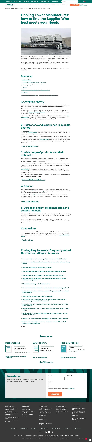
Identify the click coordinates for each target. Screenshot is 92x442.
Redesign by (82, 438)
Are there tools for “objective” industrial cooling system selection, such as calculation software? (44, 314)
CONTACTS (74, 5)
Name (50, 375)
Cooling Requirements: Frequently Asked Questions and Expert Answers (39, 95)
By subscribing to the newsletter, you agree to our (61, 388)
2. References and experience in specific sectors (33, 82)
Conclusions (24, 92)
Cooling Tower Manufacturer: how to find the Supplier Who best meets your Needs (34, 8)
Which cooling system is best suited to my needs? (37, 296)
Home (6, 8)
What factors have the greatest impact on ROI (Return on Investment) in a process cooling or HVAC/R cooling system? (44, 300)
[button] (84, 1)
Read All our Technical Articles (68, 357)
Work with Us (78, 428)
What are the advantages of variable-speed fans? (37, 267)
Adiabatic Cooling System (47, 350)
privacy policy (71, 388)
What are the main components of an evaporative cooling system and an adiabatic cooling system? (44, 279)
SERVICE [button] (58, 5)
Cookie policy (33, 439)
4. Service (24, 87)
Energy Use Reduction (19, 346)
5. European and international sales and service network (35, 90)
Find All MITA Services (30, 201)
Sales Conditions (49, 439)
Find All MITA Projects (30, 146)
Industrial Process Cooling (47, 346)
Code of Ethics (65, 439)
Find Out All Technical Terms (40, 357)
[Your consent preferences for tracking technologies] (90, 440)
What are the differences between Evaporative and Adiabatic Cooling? (43, 275)
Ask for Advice (27, 240)
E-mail (50, 382)
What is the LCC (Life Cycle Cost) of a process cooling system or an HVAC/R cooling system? (45, 304)
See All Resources (46, 362)
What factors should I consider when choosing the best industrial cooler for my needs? (46, 262)
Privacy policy (25, 439)
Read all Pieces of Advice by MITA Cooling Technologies (16, 357)
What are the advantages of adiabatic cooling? (36, 284)
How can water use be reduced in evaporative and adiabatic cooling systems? (45, 288)
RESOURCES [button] (65, 5)
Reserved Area (67, 428)
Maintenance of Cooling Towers (21, 352)
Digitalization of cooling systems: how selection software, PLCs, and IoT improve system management (44, 322)
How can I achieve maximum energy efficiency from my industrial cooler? (44, 259)
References (13, 428)
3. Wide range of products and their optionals (33, 85)
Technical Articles (12, 8)
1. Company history (26, 80)
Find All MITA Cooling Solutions (33, 180)
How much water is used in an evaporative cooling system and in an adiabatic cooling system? (45, 291)
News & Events (23, 428)
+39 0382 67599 (83, 5)
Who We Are (34, 428)
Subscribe (55, 394)
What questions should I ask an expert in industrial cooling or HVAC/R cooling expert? (45, 309)
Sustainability (44, 428)
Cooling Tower (44, 348)
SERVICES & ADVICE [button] (49, 5)
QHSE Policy (41, 439)
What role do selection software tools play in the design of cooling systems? (45, 318)
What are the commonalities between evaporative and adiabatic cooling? (44, 271)
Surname (70, 375)
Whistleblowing (57, 439)
